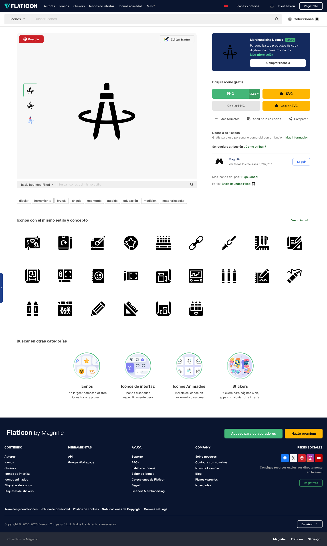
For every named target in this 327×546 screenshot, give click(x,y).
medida (112, 200)
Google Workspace (81, 462)
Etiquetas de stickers (19, 491)
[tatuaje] (130, 243)
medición (150, 200)
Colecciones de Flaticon (148, 479)
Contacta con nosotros (211, 462)
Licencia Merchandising (148, 491)
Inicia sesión (286, 6)
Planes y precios (248, 6)
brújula (61, 200)
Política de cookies (86, 509)
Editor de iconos (143, 473)
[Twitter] (293, 458)
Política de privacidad (55, 509)
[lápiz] (97, 308)
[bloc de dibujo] (97, 275)
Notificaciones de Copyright (121, 509)
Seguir (136, 485)
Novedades (203, 485)
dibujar (23, 200)
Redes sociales (310, 447)
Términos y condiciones (21, 509)
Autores (49, 6)
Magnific (279, 539)
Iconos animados (130, 6)
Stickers (79, 6)
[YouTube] (319, 458)
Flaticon (297, 539)
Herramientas (80, 447)
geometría (94, 200)
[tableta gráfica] (65, 275)
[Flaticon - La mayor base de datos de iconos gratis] (20, 6)
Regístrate (311, 6)
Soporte (137, 456)
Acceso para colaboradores (253, 433)
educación (130, 200)
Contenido (13, 447)
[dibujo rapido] (196, 243)
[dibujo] (32, 243)
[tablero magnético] (196, 275)
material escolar (173, 200)
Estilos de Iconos (143, 468)
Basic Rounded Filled (236, 183)
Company (202, 447)
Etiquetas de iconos (18, 485)
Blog (198, 473)
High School (249, 177)
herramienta (42, 200)
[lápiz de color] (196, 308)
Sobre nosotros (206, 456)
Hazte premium (303, 433)
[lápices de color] (163, 243)
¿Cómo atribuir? (255, 146)
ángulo (76, 200)
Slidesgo (314, 539)
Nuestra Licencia (207, 468)
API (70, 456)
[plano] (294, 243)
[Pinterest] (302, 458)
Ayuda (137, 447)
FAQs (135, 462)
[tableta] (65, 243)
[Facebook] (285, 458)
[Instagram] (310, 458)
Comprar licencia (278, 63)
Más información (261, 54)
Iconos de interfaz (101, 6)
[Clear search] (267, 19)
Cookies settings (155, 509)
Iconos (64, 6)
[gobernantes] (130, 308)
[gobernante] (261, 243)
